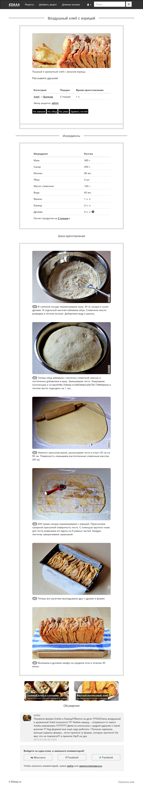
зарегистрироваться (90, 765)
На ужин (63, 111)
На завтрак (39, 111)
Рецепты (29, 4)
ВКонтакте (39, 757)
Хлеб (36, 96)
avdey (37, 715)
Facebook (72, 757)
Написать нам (126, 781)
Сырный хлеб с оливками (43, 695)
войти (70, 765)
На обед (52, 111)
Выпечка (48, 96)
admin (55, 103)
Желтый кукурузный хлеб (92, 695)
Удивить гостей (79, 111)
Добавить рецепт (48, 4)
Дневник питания (71, 4)
